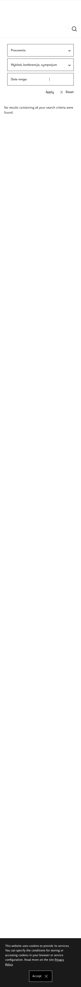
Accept (37, 976)
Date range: (19, 79)
